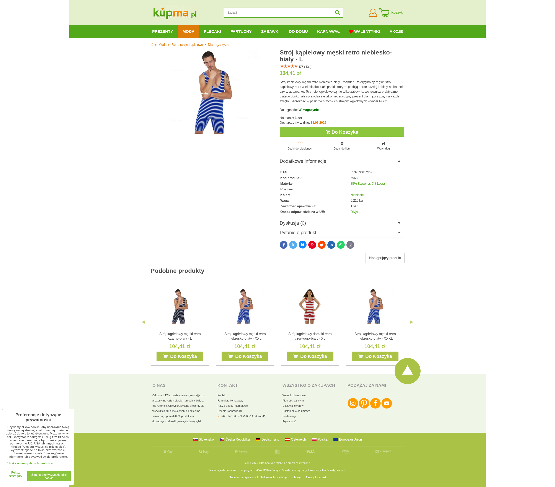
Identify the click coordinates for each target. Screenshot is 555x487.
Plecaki (212, 31)
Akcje (396, 31)
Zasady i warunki (336, 470)
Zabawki (270, 31)
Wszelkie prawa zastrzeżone (293, 463)
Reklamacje (289, 416)
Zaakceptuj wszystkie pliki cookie (49, 476)
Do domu (298, 31)
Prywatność (289, 421)
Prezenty (162, 31)
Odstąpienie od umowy (296, 411)
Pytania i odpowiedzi (229, 411)
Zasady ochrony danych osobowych (302, 470)
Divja (354, 212)
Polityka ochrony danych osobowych (281, 477)
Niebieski (357, 195)
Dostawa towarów (293, 405)
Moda (188, 31)
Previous (143, 322)
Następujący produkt (385, 258)
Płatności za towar (293, 400)
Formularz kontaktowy (230, 400)
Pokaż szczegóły (15, 474)
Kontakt (221, 395)
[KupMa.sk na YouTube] (386, 407)
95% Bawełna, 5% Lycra (368, 183)
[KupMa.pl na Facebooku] (375, 407)
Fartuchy (241, 31)
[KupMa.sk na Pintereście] (364, 407)
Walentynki (367, 31)
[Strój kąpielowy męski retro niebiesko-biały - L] (213, 91)
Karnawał (328, 31)
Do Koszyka (344, 132)
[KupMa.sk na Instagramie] (353, 407)
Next (411, 322)
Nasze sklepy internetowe (232, 405)
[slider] (289, 66)
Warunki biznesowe (294, 395)
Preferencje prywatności (243, 477)
